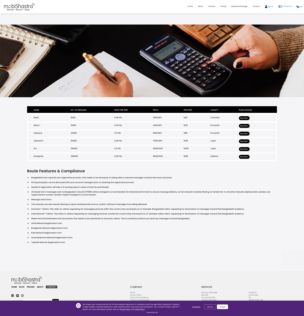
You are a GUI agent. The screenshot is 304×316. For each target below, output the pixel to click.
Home (190, 6)
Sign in (270, 6)
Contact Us (287, 6)
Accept (222, 307)
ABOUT (40, 287)
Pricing (223, 6)
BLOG (21, 287)
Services (211, 6)
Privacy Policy (125, 309)
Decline (210, 307)
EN (300, 6)
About (200, 6)
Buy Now (244, 118)
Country (256, 6)
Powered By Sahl (152, 312)
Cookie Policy (139, 309)
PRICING (31, 287)
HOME (14, 287)
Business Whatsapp (239, 6)
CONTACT (51, 287)
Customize (196, 307)
